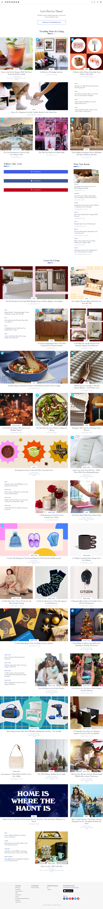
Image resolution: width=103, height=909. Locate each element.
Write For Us (17, 887)
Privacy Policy (18, 894)
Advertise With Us (19, 891)
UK (47, 887)
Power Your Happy (35, 887)
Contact (17, 896)
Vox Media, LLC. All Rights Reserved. (53, 905)
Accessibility (17, 889)
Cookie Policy (18, 902)
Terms (16, 893)
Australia (49, 889)
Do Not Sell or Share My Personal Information (22, 899)
